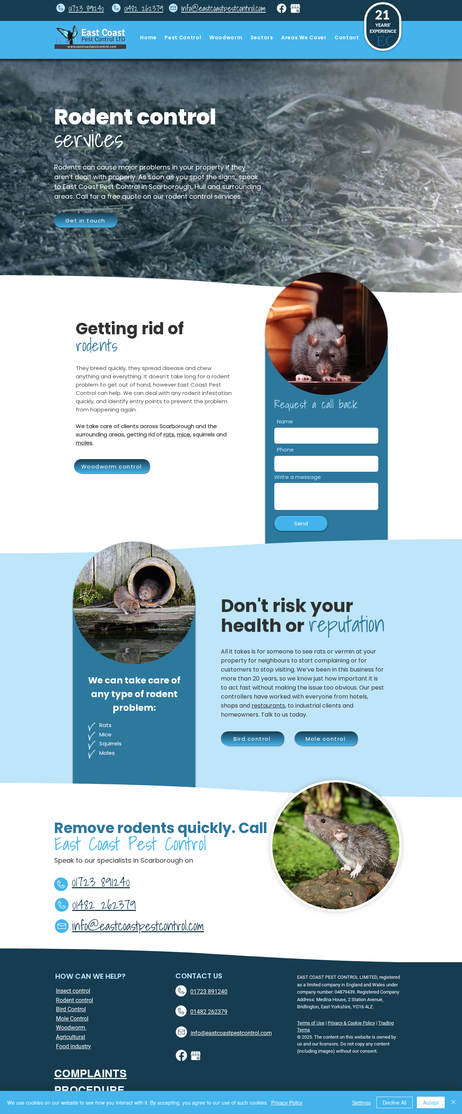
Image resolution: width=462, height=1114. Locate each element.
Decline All (394, 1102)
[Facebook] (281, 8)
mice (183, 434)
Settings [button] (361, 1102)
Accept (431, 1102)
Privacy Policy (286, 1102)
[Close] (453, 1102)
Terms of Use (310, 1023)
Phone (285, 449)
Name (285, 421)
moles (84, 442)
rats (169, 434)
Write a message (297, 477)
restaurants (268, 705)
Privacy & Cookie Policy (351, 1023)
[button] (183, 37)
